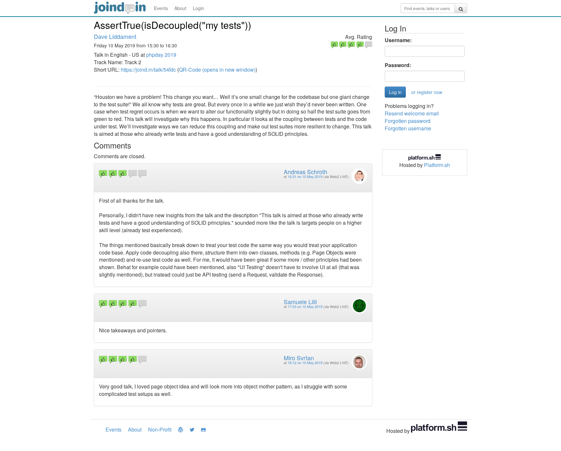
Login (198, 8)
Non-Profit (159, 429)
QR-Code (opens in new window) (217, 69)
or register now (426, 92)
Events (161, 8)
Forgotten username (408, 128)
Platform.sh (437, 165)
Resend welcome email (412, 113)
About (180, 8)
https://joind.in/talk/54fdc (148, 69)
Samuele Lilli (300, 301)
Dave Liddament (115, 36)
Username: (398, 40)
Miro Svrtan (299, 357)
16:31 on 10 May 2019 (305, 176)
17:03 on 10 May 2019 (305, 306)
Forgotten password (407, 121)
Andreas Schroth (305, 171)
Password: (398, 65)
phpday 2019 (161, 54)
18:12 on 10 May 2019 (305, 362)
